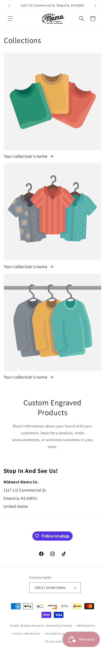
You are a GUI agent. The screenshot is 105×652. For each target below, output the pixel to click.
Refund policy (86, 625)
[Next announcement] (95, 5)
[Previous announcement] (9, 5)
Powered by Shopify (59, 625)
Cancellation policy (58, 633)
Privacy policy (54, 641)
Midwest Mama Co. (32, 625)
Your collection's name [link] (26, 156)
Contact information (26, 633)
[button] (10, 18)
